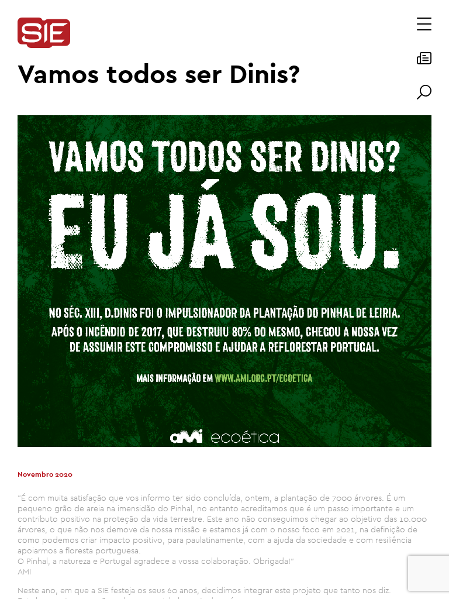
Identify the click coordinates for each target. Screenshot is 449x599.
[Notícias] (424, 62)
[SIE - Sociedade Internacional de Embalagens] (44, 34)
